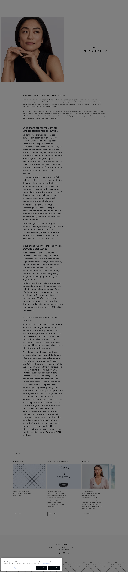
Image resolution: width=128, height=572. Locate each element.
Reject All (41, 568)
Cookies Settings (12, 568)
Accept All (54, 568)
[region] (31, 564)
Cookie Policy (46, 563)
